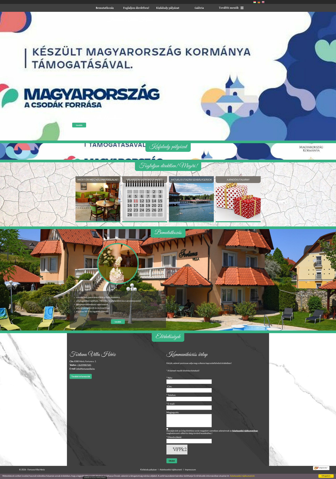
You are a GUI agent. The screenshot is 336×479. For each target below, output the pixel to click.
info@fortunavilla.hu (85, 369)
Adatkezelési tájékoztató (171, 470)
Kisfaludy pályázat (148, 470)
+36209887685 (84, 365)
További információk (80, 376)
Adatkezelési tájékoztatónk (242, 476)
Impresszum (190, 470)
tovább (79, 125)
